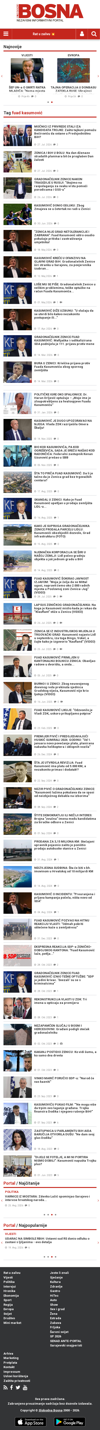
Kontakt (8, 1367)
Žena (53, 1313)
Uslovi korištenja (15, 1376)
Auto (53, 1300)
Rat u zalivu (11, 1273)
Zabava (55, 1323)
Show (54, 1304)
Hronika (9, 1291)
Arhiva (8, 1353)
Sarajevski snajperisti (66, 1345)
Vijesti (8, 1277)
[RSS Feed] (5, 1388)
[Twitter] (18, 1388)
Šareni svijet (59, 1332)
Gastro (55, 1291)
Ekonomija (11, 1295)
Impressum (11, 1371)
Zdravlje (56, 1286)
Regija (8, 1304)
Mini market (12, 1323)
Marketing (11, 1358)
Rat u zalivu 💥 (44, 34)
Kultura (55, 1282)
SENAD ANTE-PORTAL (65, 1341)
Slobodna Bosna (51, 1410)
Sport (7, 1300)
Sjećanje (56, 1277)
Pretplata (10, 1362)
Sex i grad (57, 1309)
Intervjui (9, 1286)
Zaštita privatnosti (16, 1381)
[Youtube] (25, 1388)
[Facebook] (11, 1388)
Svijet (7, 1313)
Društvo (9, 1318)
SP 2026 (55, 1336)
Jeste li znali (59, 1273)
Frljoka (55, 1327)
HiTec (54, 1295)
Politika (9, 1282)
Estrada (55, 1318)
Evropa (8, 1309)
